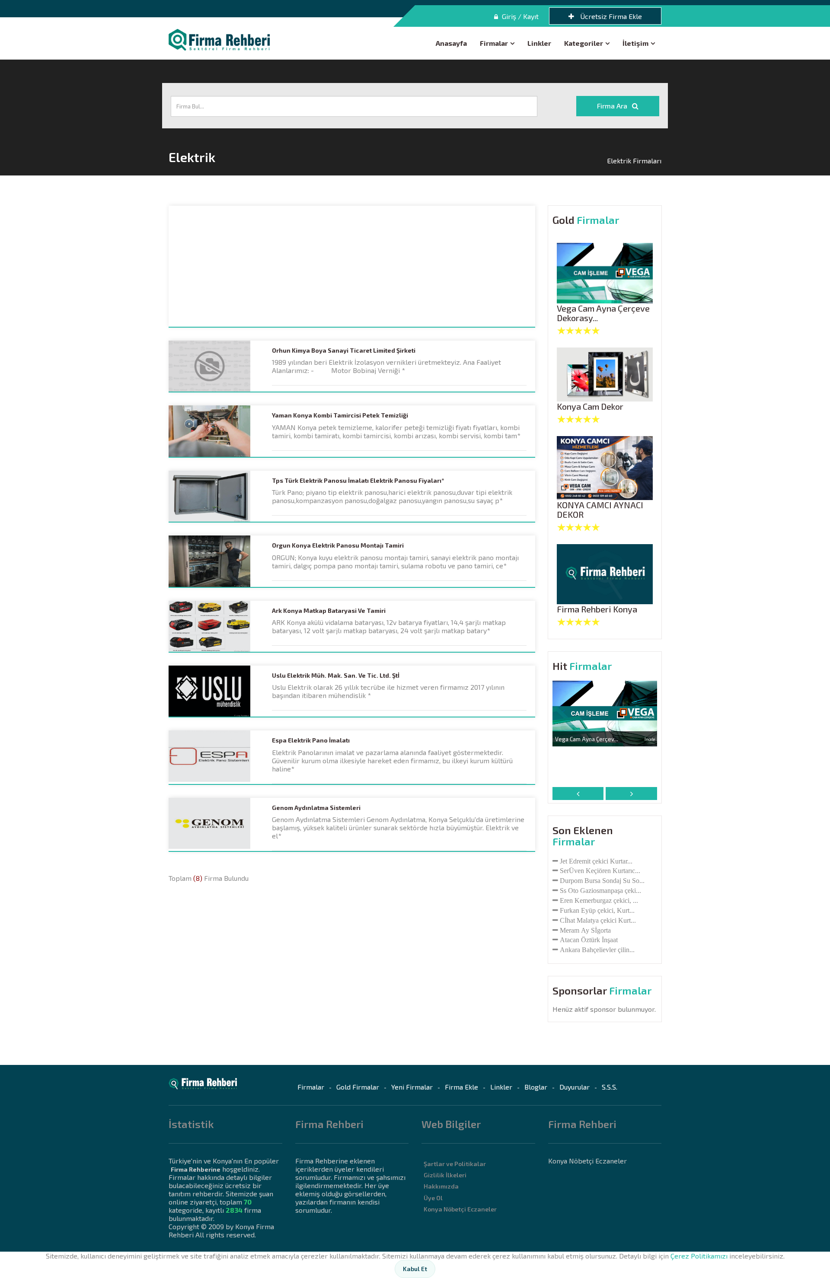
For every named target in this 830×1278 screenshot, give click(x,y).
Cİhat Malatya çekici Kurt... (598, 920)
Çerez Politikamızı (699, 1256)
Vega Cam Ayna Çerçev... (586, 739)
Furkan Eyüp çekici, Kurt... (597, 910)
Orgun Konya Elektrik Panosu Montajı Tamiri (338, 545)
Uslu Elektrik (292, 687)
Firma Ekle (461, 1087)
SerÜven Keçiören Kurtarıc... (600, 870)
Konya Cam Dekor (590, 406)
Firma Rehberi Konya (597, 609)
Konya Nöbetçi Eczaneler (460, 1209)
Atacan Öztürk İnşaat (589, 939)
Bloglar (535, 1087)
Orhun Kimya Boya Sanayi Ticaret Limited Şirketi (343, 350)
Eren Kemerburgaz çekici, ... (599, 900)
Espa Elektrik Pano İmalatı (311, 740)
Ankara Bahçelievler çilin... (597, 949)
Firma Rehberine (195, 1169)
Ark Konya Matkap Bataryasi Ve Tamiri (329, 610)
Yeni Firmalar (412, 1087)
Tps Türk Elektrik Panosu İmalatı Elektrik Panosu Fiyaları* (358, 480)
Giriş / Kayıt (519, 16)
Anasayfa (451, 43)
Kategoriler (583, 43)
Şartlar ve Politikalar (455, 1163)
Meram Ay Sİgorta (585, 930)
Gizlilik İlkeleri (445, 1175)
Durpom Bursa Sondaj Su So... (602, 880)
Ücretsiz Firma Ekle (610, 16)
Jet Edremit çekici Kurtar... (596, 860)
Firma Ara (613, 106)
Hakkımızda (441, 1186)
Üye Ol (433, 1198)
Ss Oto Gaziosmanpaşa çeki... (600, 890)
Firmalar (494, 43)
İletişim (635, 43)
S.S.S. (609, 1087)
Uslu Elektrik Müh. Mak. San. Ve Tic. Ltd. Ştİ (335, 675)
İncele (650, 739)
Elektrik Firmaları (634, 160)
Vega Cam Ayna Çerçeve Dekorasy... (603, 313)
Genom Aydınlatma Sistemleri (316, 807)
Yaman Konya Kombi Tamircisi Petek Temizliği (340, 415)
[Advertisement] (352, 266)
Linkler (539, 43)
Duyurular (574, 1087)
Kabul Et (415, 1268)
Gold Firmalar (357, 1087)
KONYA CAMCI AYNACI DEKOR (600, 509)
